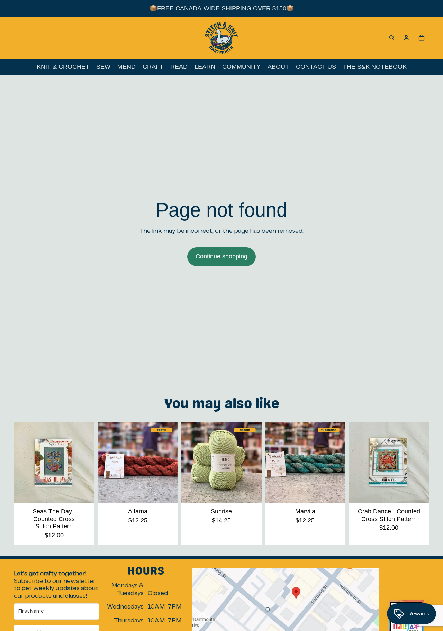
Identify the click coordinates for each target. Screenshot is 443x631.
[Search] (391, 37)
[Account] (406, 37)
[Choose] (167, 492)
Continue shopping (221, 256)
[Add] (84, 492)
